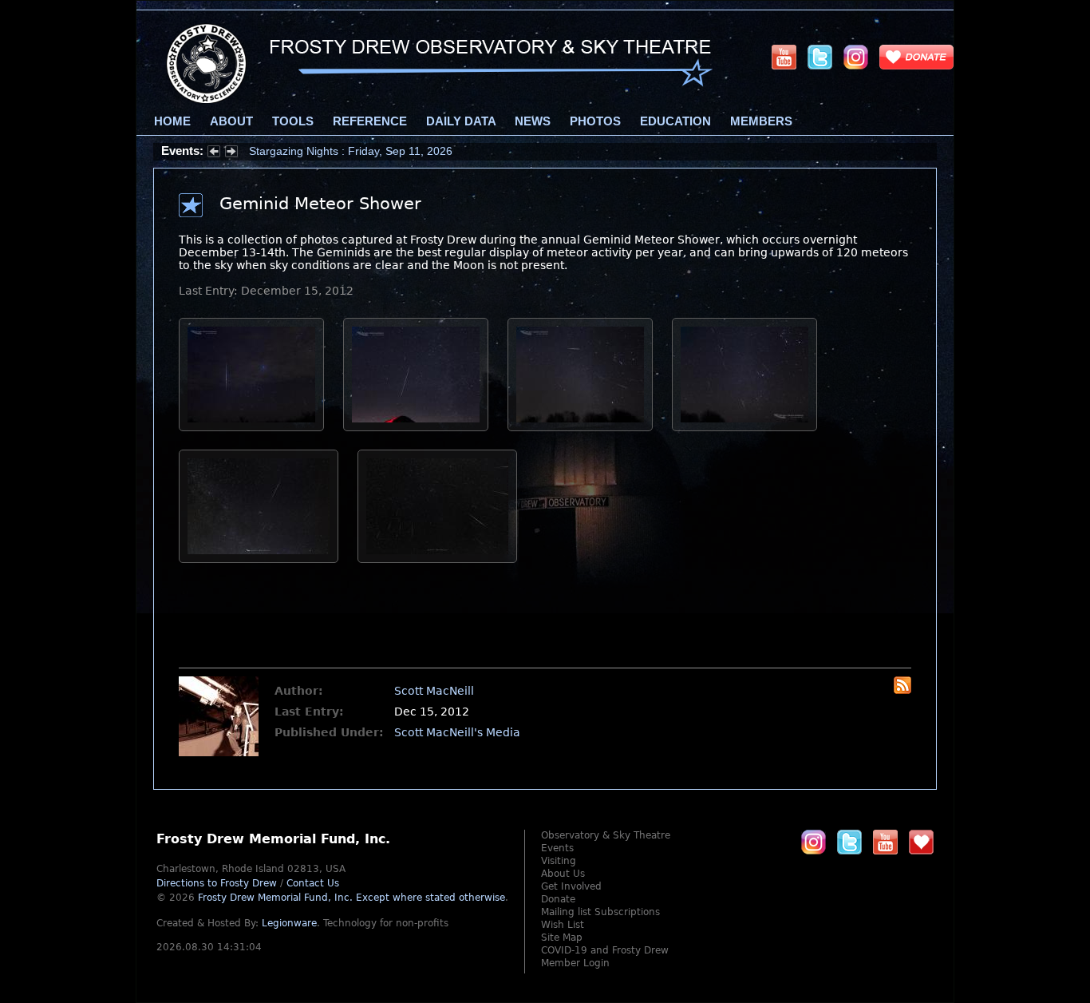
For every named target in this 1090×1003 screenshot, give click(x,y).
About (231, 121)
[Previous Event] (213, 153)
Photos (595, 121)
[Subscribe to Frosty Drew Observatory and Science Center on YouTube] (784, 56)
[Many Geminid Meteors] (744, 427)
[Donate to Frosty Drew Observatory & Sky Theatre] (921, 841)
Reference (370, 121)
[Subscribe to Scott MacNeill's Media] (902, 690)
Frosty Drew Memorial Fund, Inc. (351, 897)
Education (675, 121)
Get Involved (571, 886)
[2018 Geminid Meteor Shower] (437, 559)
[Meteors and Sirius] (251, 427)
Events (557, 848)
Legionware (289, 923)
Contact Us (312, 883)
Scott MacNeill (434, 690)
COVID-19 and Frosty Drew (605, 950)
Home (172, 121)
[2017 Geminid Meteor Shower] (258, 559)
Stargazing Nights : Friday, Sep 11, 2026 (350, 151)
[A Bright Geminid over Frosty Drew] (415, 427)
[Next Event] (231, 153)
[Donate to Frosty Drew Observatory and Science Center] (916, 56)
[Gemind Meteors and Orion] (580, 427)
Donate (558, 899)
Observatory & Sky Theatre (605, 835)
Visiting (558, 860)
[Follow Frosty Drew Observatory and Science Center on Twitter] (849, 841)
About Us (563, 873)
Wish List (562, 924)
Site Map (562, 937)
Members (761, 121)
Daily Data (461, 121)
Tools (293, 121)
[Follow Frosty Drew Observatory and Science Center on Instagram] (855, 56)
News (533, 121)
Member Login (575, 963)
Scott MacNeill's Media (457, 732)
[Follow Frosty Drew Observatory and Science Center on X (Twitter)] (820, 56)
